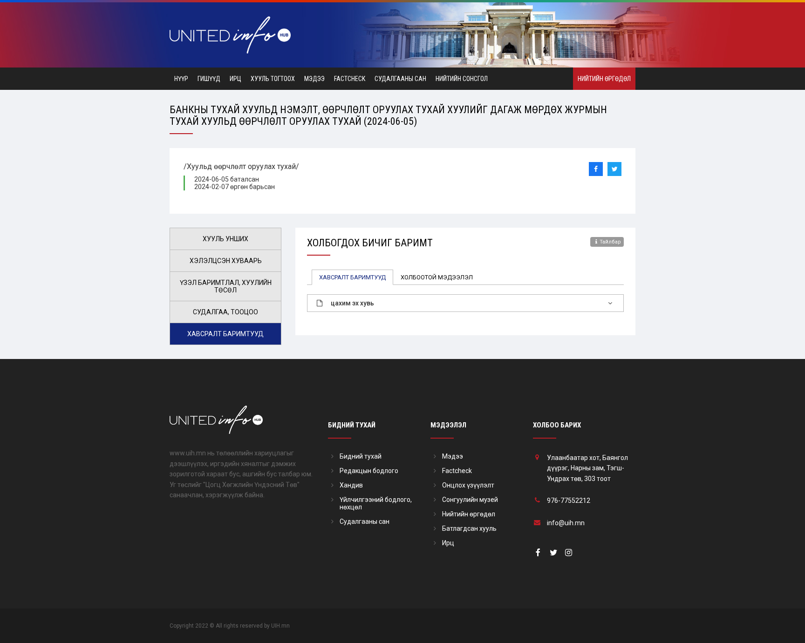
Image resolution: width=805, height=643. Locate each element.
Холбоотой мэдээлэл (437, 277)
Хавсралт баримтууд (225, 334)
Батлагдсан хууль (469, 528)
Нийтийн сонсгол (462, 78)
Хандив (351, 485)
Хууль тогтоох (273, 78)
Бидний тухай (361, 456)
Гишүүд (209, 78)
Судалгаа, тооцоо (225, 312)
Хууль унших (225, 239)
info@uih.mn (566, 523)
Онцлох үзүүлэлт (468, 485)
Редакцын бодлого (369, 470)
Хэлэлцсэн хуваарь (226, 260)
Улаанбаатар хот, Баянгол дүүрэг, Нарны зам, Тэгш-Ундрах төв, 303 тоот (587, 468)
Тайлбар (610, 242)
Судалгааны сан (400, 78)
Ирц (235, 78)
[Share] (596, 169)
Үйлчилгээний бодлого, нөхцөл (376, 503)
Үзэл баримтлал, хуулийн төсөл (226, 286)
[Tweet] (614, 169)
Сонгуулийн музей (470, 499)
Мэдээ (314, 78)
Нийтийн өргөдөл (604, 78)
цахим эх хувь (352, 303)
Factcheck (349, 78)
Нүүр (181, 78)
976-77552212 (568, 500)
